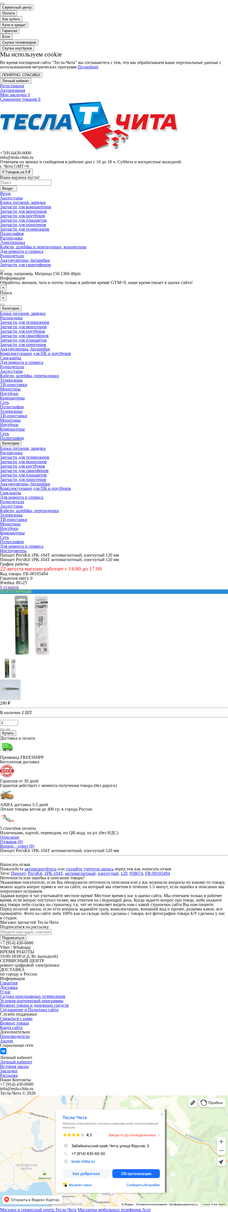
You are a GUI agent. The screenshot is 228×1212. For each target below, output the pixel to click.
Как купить (11, 19)
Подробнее (88, 67)
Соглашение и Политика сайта (29, 1009)
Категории (10, 443)
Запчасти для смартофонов (25, 264)
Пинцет (18, 873)
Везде (5, 193)
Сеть (4, 402)
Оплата (8, 13)
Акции (6, 1040)
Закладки (9, 1070)
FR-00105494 (157, 873)
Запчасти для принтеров (23, 224)
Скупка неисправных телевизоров (32, 996)
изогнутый (108, 873)
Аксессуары (11, 198)
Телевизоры (11, 380)
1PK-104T (53, 873)
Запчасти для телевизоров (24, 229)
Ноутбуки (9, 393)
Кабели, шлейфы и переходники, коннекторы (43, 247)
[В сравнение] (8, 729)
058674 (136, 873)
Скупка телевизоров (19, 42)
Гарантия (9, 31)
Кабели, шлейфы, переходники (29, 375)
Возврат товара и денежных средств (34, 1005)
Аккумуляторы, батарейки (25, 260)
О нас (5, 991)
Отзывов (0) (11, 841)
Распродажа (11, 238)
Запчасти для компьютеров (25, 206)
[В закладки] (2, 729)
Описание (9, 837)
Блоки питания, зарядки (23, 202)
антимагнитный (80, 873)
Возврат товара (14, 1023)
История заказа (14, 1066)
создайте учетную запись (89, 869)
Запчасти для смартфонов (24, 335)
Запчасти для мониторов (23, 211)
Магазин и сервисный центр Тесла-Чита (38, 1209)
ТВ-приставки (13, 384)
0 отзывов (9, 587)
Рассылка (9, 1075)
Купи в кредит (14, 25)
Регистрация (12, 85)
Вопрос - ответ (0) (17, 846)
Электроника (12, 242)
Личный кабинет (16, 1062)
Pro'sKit (35, 873)
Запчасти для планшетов (23, 220)
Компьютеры (12, 398)
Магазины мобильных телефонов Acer (114, 1209)
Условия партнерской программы (31, 1000)
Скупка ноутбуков (17, 48)
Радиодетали (12, 255)
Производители (15, 1036)
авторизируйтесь (40, 869)
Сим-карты (10, 358)
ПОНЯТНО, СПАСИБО (21, 75)
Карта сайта (11, 1027)
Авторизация (12, 90)
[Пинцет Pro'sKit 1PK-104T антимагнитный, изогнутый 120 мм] (31, 655)
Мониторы (10, 389)
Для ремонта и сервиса (21, 251)
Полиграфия (12, 233)
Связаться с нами (16, 1018)
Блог (6, 36)
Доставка (9, 987)
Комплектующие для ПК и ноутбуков (35, 353)
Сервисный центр (16, 7)
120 (124, 873)
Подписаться (13, 938)
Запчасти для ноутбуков (22, 215)
